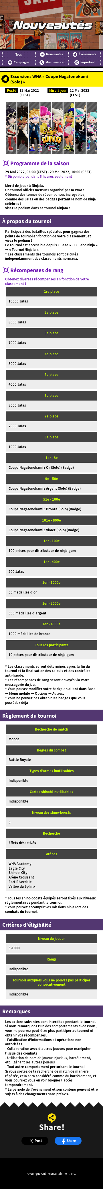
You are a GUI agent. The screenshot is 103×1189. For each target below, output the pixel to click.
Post (38, 1140)
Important (87, 62)
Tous (18, 54)
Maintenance (54, 62)
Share (71, 1140)
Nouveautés (54, 54)
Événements (87, 54)
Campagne (21, 62)
